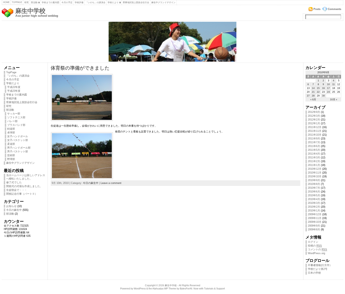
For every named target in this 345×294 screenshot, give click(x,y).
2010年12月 (314, 168)
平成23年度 (13, 90)
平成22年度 (13, 87)
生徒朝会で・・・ (16, 189)
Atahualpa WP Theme (164, 288)
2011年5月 (314, 149)
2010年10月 (314, 176)
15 (318, 88)
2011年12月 (314, 127)
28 (313, 96)
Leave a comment (111, 183)
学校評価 (79, 2)
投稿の (315, 245)
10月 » (333, 99)
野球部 (11, 159)
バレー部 (12, 121)
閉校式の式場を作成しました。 (24, 186)
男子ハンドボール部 (19, 147)
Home (6, 2)
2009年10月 (314, 221)
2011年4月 (314, 153)
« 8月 (313, 99)
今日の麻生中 (14, 209)
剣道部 (11, 128)
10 (328, 84)
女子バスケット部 (17, 140)
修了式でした (14, 182)
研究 (26, 2)
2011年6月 (314, 146)
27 (308, 96)
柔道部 (11, 143)
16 (323, 88)
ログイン (313, 241)
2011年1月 (314, 165)
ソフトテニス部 (16, 117)
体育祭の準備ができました (80, 68)
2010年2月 (314, 206)
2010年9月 (314, 180)
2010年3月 (314, 202)
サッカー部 (13, 113)
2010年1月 (314, 210)
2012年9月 (314, 111)
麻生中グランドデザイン (163, 2)
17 (328, 88)
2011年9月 (314, 138)
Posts (316, 9)
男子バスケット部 (17, 151)
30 (323, 96)
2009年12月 (314, 214)
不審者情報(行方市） (320, 265)
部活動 (34, 2)
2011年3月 (314, 157)
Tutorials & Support (214, 288)
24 (328, 92)
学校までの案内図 (50, 2)
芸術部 (11, 155)
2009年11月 (314, 218)
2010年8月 (314, 184)
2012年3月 (314, 115)
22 (318, 92)
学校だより (113, 2)
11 (333, 84)
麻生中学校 (30, 10)
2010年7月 (314, 187)
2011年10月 (314, 134)
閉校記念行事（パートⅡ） (21, 193)
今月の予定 (66, 2)
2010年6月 (314, 191)
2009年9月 (314, 225)
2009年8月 (314, 229)
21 (313, 92)
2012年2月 (314, 119)
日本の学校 (314, 272)
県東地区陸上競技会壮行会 (136, 2)
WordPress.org (316, 253)
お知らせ (11, 206)
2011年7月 (314, 142)
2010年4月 (314, 199)
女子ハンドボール (17, 136)
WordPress (140, 288)
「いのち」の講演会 (95, 2)
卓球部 (11, 132)
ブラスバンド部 (16, 124)
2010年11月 (314, 172)
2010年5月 (314, 195)
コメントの (317, 249)
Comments (334, 9)
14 (313, 88)
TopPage (17, 2)
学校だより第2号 (317, 268)
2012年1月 (314, 123)
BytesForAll (186, 288)
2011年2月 (314, 161)
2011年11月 (314, 130)
